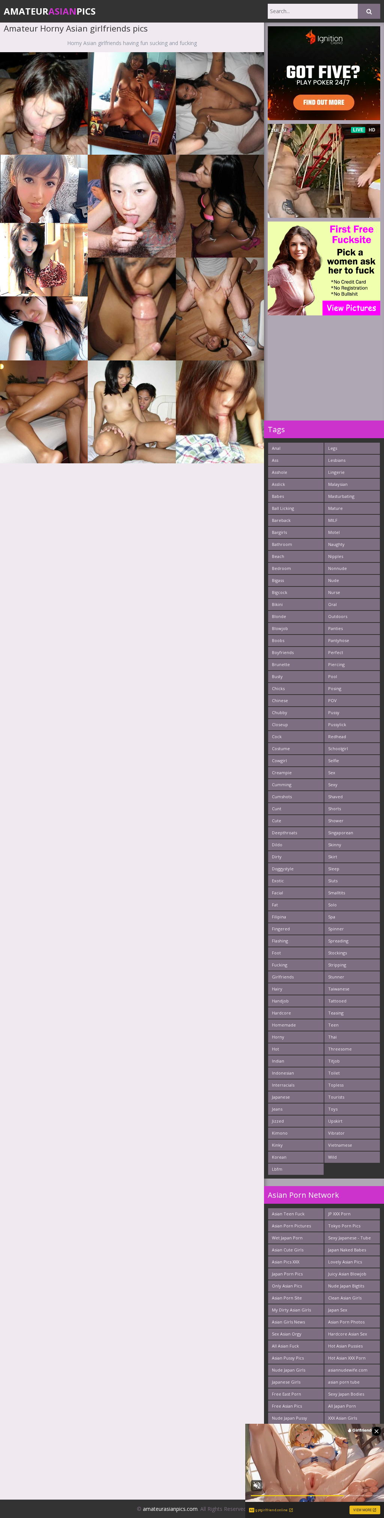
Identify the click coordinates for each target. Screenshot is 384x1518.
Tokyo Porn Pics (344, 1226)
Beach (278, 556)
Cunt (276, 808)
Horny (278, 1037)
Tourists (336, 1097)
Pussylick (337, 724)
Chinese (280, 700)
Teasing (336, 1013)
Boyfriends (283, 652)
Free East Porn (286, 1394)
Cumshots (282, 796)
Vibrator (336, 1133)
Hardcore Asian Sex (347, 1334)
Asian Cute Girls (287, 1250)
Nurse (334, 592)
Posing (334, 688)
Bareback (281, 520)
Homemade (284, 1025)
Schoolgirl (338, 748)
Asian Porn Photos (346, 1322)
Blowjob (280, 628)
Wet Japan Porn (287, 1238)
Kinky (277, 1145)
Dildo (277, 844)
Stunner (336, 977)
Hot (275, 1049)
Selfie (333, 760)
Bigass (278, 580)
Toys (333, 1109)
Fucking (279, 965)
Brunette (281, 664)
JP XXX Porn (339, 1214)
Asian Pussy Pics (288, 1358)
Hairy (277, 989)
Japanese (281, 1097)
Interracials (283, 1085)
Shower (336, 820)
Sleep (333, 868)
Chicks (278, 688)
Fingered (281, 929)
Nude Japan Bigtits (346, 1286)
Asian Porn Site (287, 1298)
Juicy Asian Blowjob (347, 1274)
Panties (335, 628)
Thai (332, 1037)
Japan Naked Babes (347, 1250)
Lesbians (336, 460)
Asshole (279, 472)
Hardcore (281, 1013)
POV (332, 700)
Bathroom (282, 544)
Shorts (334, 808)
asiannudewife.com (348, 1370)
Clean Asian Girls (345, 1298)
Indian (278, 1061)
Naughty (336, 544)
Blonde (279, 616)
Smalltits (336, 892)
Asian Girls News (288, 1322)
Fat (275, 904)
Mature (335, 508)
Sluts (333, 880)
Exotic (278, 880)
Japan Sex (337, 1310)
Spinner (336, 929)
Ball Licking (283, 508)
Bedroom (281, 568)
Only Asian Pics (287, 1286)
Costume (281, 748)
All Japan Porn (342, 1406)
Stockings (337, 953)
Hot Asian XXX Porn (347, 1358)
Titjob (334, 1061)
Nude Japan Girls (288, 1370)
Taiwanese (339, 989)
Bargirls (279, 532)
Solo (332, 904)
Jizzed (278, 1121)
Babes (278, 496)
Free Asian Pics (287, 1406)
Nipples (335, 556)
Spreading (338, 941)
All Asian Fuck (285, 1346)
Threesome (340, 1049)
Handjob (280, 1001)
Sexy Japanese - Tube (349, 1238)
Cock (277, 736)
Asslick (278, 484)
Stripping (337, 965)
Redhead (337, 736)
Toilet (334, 1073)
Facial (277, 892)
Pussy (333, 712)
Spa (331, 917)
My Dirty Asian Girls (291, 1310)
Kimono (280, 1133)
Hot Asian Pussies (345, 1346)
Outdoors (337, 616)
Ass (275, 460)
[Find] (369, 11)
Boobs (278, 640)
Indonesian (283, 1073)
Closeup (280, 724)
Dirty (277, 856)
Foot (276, 953)
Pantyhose (338, 640)
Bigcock (279, 592)
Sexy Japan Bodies (346, 1394)
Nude (333, 580)
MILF (333, 520)
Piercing (336, 664)
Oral (332, 604)
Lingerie (336, 472)
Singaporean (340, 832)
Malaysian (338, 484)
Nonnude (337, 568)
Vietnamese (340, 1145)
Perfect (335, 652)
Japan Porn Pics (287, 1274)
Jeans (277, 1109)
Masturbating (341, 496)
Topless (336, 1085)
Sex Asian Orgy (287, 1334)
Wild (332, 1157)
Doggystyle (283, 868)
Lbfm (277, 1169)
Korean (279, 1157)
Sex (331, 772)
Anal (276, 448)
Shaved (335, 796)
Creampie (282, 772)
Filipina (279, 917)
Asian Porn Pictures (291, 1226)
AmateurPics (50, 11)
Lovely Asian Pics (345, 1262)
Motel (334, 532)
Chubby (279, 712)
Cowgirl (279, 760)
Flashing (280, 941)
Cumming (281, 784)
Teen (333, 1025)
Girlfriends (283, 977)
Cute (276, 820)
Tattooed (337, 1001)
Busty (277, 676)
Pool (332, 676)
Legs (332, 448)
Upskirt (335, 1121)
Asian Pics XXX (285, 1262)
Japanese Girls (286, 1382)
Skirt (332, 856)
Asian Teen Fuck (288, 1214)
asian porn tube (344, 1382)
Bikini (277, 604)
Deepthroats (284, 832)
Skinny (334, 844)
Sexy (333, 784)
